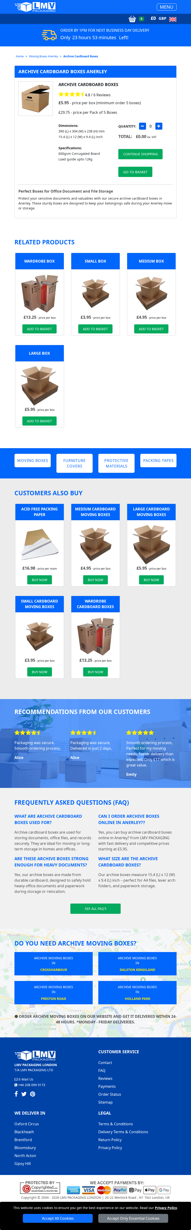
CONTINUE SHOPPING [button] (140, 154)
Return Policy (110, 1139)
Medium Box (151, 261)
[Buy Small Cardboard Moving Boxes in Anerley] (95, 293)
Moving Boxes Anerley (43, 56)
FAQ (102, 1070)
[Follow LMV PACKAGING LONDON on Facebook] (16, 1094)
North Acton (25, 1155)
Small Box (95, 261)
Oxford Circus (26, 1123)
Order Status (109, 1094)
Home (20, 56)
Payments (107, 1086)
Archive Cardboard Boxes (80, 56)
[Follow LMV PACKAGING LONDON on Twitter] (24, 1094)
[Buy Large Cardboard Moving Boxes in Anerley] (39, 385)
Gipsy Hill (22, 1163)
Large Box (39, 353)
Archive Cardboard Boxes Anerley (62, 71)
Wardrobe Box (39, 261)
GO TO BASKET (135, 172)
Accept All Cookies (58, 1218)
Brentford (23, 1139)
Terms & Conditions (115, 1123)
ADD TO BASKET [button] (39, 329)
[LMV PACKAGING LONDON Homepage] (34, 7)
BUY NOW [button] (39, 580)
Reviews (105, 1078)
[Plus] (158, 126)
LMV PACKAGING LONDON (80, 1197)
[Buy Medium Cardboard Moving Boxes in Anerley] (151, 293)
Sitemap (105, 1102)
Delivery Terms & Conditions (123, 1131)
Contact (105, 1062)
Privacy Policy (166, 1208)
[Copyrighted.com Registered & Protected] (42, 1187)
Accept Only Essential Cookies (133, 1218)
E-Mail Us (25, 1079)
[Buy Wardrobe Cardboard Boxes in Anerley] (39, 293)
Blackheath (24, 1131)
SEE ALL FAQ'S (95, 908)
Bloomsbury (25, 1147)
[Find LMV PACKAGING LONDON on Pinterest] (32, 1094)
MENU (167, 7)
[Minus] (142, 126)
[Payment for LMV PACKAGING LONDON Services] (119, 1187)
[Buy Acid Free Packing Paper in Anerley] (39, 544)
